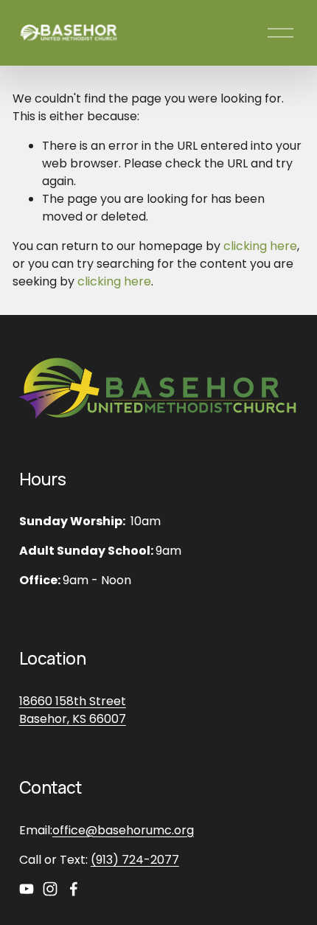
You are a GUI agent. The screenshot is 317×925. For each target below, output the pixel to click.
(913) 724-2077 (135, 859)
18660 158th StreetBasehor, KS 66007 (72, 710)
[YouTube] (26, 888)
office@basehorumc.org (123, 830)
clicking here (260, 246)
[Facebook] (73, 888)
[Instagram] (50, 888)
